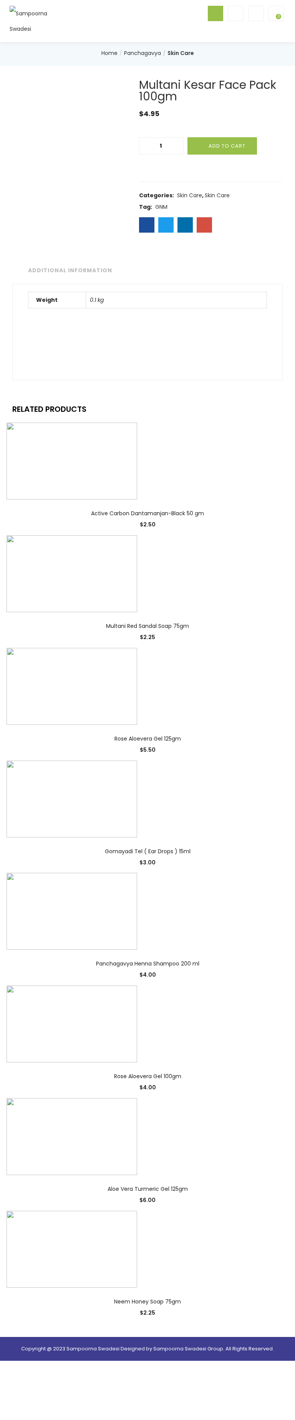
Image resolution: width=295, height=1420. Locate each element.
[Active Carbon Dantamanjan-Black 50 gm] (72, 460)
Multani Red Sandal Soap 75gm (147, 626)
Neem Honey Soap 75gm (147, 1301)
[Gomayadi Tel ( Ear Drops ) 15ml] (72, 798)
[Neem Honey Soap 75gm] (72, 1249)
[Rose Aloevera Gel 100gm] (72, 1023)
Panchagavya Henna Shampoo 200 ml (147, 963)
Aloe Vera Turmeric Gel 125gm (148, 1189)
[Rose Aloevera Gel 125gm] (72, 686)
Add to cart (227, 146)
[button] (275, 13)
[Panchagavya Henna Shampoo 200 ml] (72, 911)
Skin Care (180, 53)
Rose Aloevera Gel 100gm (147, 1076)
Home (109, 53)
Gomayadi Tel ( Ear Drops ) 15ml (148, 851)
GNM (161, 207)
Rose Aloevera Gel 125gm (147, 738)
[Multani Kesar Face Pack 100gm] (146, 225)
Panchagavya (142, 53)
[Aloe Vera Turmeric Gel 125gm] (72, 1136)
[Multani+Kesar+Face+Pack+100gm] (166, 225)
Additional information (70, 270)
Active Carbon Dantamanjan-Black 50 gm (147, 513)
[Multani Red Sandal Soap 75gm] (72, 573)
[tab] (68, 270)
